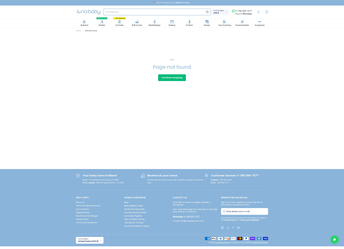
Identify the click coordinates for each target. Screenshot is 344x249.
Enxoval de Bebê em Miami (136, 226)
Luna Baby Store (221, 242)
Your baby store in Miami (100, 175)
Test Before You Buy (133, 222)
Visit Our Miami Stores (134, 219)
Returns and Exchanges (87, 216)
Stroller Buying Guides (134, 209)
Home (78, 31)
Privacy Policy (82, 219)
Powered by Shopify (260, 242)
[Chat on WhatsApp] (334, 239)
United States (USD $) (88, 241)
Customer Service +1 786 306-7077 (235, 175)
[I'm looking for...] (207, 12)
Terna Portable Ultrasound (88, 205)
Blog (126, 202)
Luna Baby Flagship (133, 216)
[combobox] (157, 12)
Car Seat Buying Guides (135, 212)
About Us (80, 202)
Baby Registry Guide (133, 205)
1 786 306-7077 (186, 216)
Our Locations (82, 209)
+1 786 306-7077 (244, 11)
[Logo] (88, 12)
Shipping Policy (83, 212)
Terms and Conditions (86, 222)
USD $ (216, 13)
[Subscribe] (264, 211)
